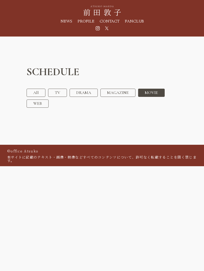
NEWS (66, 22)
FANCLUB (134, 22)
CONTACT (110, 22)
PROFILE (86, 22)
